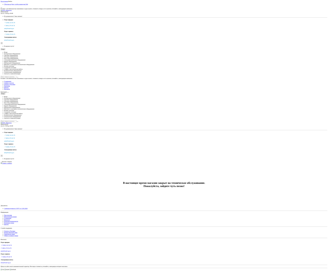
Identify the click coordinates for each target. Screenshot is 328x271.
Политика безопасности (11, 221)
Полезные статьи (9, 223)
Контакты (7, 89)
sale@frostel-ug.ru (9, 28)
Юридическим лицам (10, 216)
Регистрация (4, 1)
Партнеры (7, 86)
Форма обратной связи (10, 232)
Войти (10, 1)
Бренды (6, 87)
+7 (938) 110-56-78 (9, 22)
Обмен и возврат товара (11, 235)
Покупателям (8, 215)
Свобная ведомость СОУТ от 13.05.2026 (16, 208)
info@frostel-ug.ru (9, 40)
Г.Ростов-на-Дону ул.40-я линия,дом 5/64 (16, 4)
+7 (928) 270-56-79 (9, 34)
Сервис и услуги (9, 83)
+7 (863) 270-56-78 (9, 25)
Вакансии (7, 220)
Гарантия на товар (9, 234)
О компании (7, 81)
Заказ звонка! (13, 16)
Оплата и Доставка (9, 84)
